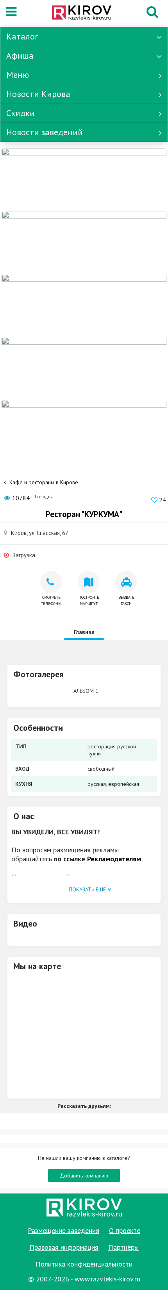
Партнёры (123, 1247)
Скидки (20, 112)
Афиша (20, 55)
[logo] (81, 13)
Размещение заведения (63, 1230)
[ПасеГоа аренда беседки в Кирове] (84, 367)
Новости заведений (44, 132)
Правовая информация (63, 1247)
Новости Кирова (38, 93)
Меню (17, 74)
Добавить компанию (84, 1175)
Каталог (22, 36)
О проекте (124, 1230)
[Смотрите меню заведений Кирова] (84, 430)
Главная (84, 632)
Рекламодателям (114, 858)
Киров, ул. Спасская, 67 (39, 533)
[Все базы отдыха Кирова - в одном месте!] (84, 241)
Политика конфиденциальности (84, 1264)
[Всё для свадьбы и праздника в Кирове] (84, 178)
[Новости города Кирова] (84, 304)
